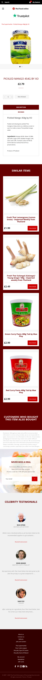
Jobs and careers (21, 641)
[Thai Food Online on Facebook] (15, 667)
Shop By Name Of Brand (21, 653)
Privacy (29, 677)
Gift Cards (21, 662)
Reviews (21, 112)
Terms (24, 677)
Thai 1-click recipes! (21, 648)
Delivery (21, 639)
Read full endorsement (21, 542)
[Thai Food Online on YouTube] (24, 667)
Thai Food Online (15, 675)
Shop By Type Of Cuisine (21, 650)
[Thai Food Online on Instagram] (21, 667)
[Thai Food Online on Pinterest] (18, 667)
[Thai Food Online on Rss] (26, 667)
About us (21, 634)
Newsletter (21, 659)
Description (21, 107)
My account (21, 657)
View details (32, 228)
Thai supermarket (7, 24)
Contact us (21, 637)
